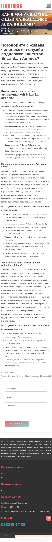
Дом (3, 473)
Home (3, 28)
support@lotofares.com (18, 503)
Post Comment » (17, 424)
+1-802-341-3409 (14, 507)
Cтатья (3, 490)
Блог (3, 478)
